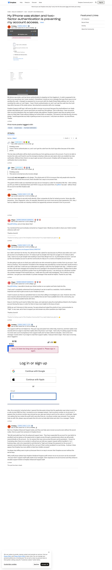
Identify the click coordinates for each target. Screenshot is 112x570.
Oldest (14, 138)
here (67, 6)
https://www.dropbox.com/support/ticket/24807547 (24, 249)
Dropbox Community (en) (85, 2)
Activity (84, 25)
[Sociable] (29, 142)
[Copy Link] (36, 28)
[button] (9, 27)
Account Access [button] (18, 127)
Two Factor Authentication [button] (30, 127)
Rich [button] (12, 142)
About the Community (88, 29)
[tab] (10, 133)
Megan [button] (13, 220)
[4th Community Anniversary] (24, 142)
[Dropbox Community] (12, 2)
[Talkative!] (29, 26)
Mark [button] (12, 167)
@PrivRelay (13, 224)
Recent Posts (85, 22)
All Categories (85, 19)
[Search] (95, 2)
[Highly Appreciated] (40, 220)
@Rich (59, 184)
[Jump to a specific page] (76, 138)
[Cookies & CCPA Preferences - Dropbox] (26, 559)
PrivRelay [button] (14, 26)
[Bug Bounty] (27, 142)
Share (9, 121)
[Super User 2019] (27, 167)
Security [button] (10, 127)
